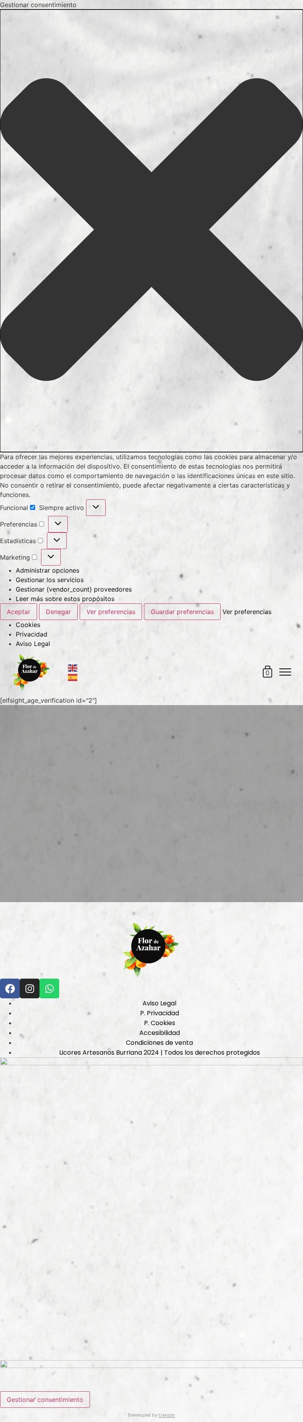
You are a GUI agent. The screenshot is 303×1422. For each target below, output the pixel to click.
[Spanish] (73, 677)
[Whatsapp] (49, 988)
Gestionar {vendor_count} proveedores (74, 589)
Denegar (58, 612)
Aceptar (18, 612)
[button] (151, 230)
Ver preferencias (110, 612)
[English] (73, 667)
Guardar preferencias (182, 612)
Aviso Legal (33, 644)
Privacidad (31, 634)
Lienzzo (167, 1415)
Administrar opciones (47, 570)
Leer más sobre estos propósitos (65, 599)
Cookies (28, 625)
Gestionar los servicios (50, 580)
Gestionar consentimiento (45, 1399)
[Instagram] (29, 988)
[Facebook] (10, 988)
